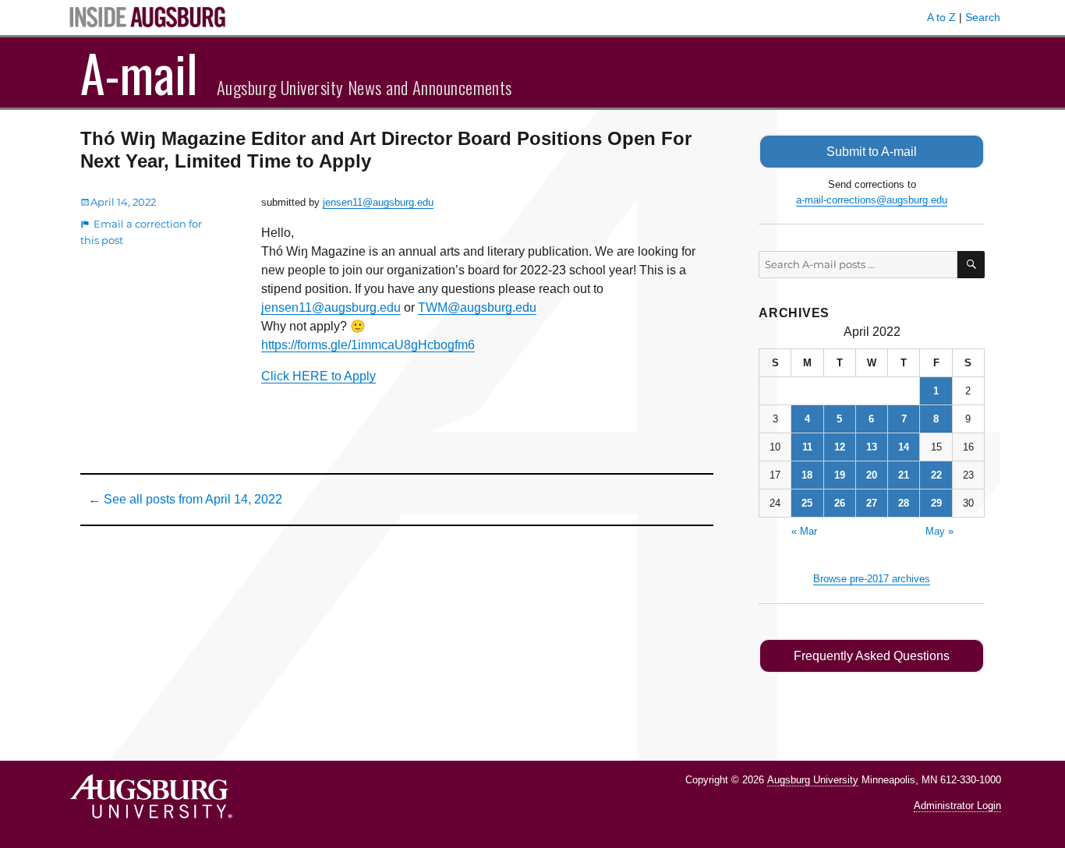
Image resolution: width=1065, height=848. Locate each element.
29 (936, 503)
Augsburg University (812, 780)
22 (936, 475)
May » (939, 531)
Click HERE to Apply (318, 376)
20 (871, 475)
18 (806, 475)
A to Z (941, 17)
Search (982, 17)
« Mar (804, 531)
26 (839, 503)
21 (903, 475)
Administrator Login (957, 805)
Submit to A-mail (871, 151)
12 (839, 447)
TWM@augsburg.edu (477, 307)
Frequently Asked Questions (872, 655)
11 (807, 447)
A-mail (139, 72)
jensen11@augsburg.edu (378, 202)
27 (871, 503)
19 (839, 475)
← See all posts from (185, 499)
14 (903, 447)
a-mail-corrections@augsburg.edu (871, 200)
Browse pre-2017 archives (871, 579)
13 (871, 447)
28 (903, 503)
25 (806, 503)
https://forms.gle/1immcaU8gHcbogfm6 (368, 345)
